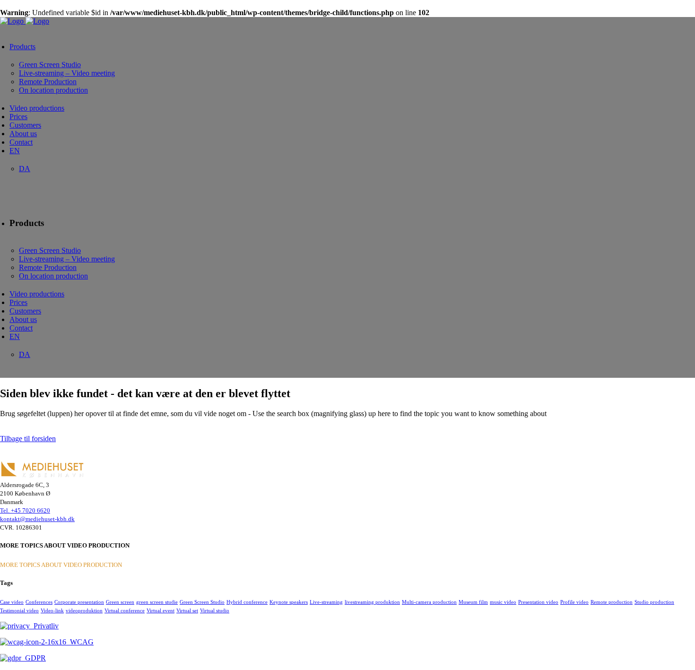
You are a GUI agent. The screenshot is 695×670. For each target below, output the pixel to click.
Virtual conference (124, 610)
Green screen (120, 602)
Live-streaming (326, 602)
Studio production (654, 602)
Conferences (39, 602)
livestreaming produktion (372, 602)
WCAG (80, 642)
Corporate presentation (79, 602)
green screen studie (157, 602)
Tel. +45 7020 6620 (25, 510)
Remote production (612, 602)
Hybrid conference (247, 602)
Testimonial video (19, 610)
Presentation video (538, 602)
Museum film (473, 602)
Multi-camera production (429, 602)
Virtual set (187, 610)
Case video (12, 602)
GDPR (33, 658)
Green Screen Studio (202, 602)
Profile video (574, 602)
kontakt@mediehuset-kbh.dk (37, 518)
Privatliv (44, 626)
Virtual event (160, 610)
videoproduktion (84, 610)
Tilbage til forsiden (28, 439)
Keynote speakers (288, 602)
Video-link (52, 610)
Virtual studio (214, 610)
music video (503, 602)
